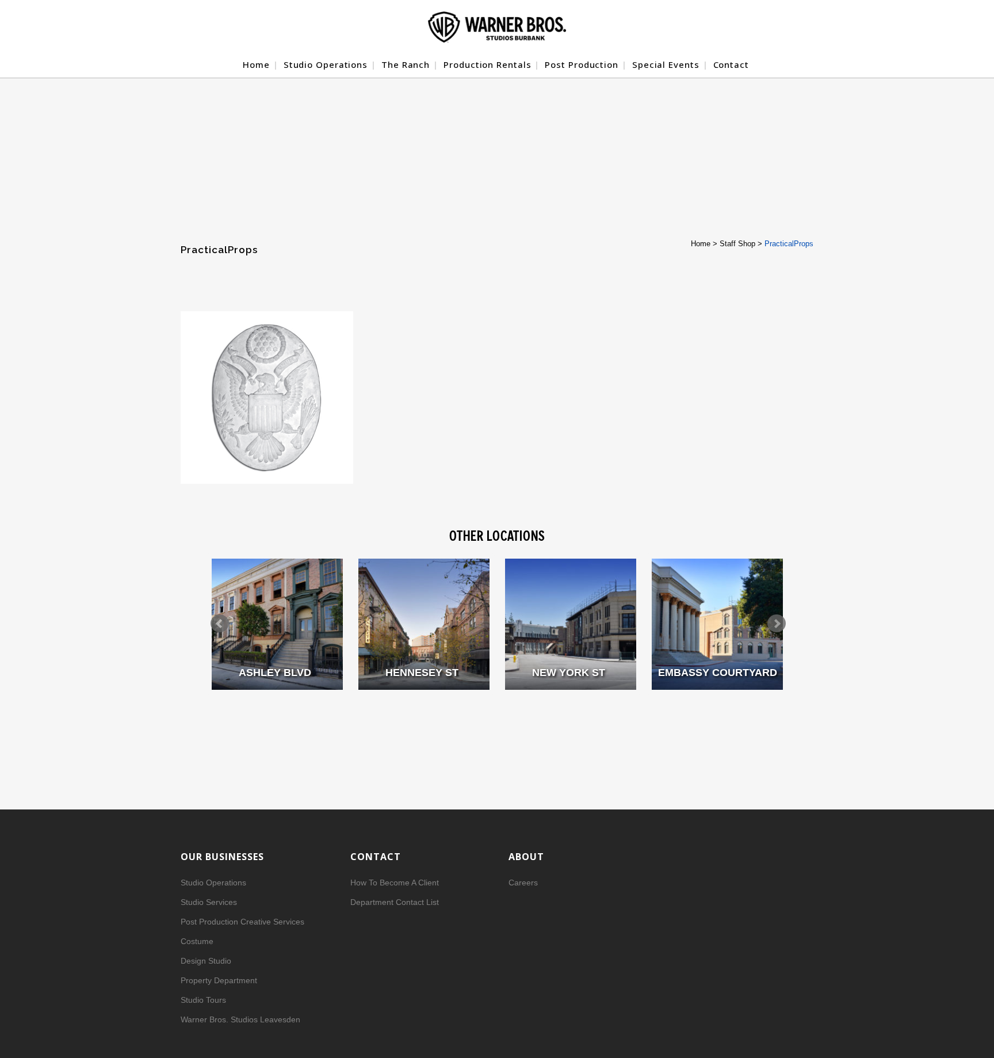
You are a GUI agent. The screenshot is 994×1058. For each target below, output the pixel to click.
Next (776, 623)
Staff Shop (737, 243)
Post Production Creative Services (242, 921)
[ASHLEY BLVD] (277, 624)
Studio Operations (213, 882)
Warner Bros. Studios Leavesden (240, 1019)
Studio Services (209, 902)
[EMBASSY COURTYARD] (717, 624)
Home (700, 243)
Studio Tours (203, 999)
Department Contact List (394, 902)
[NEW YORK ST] (570, 624)
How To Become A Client (394, 882)
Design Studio (206, 960)
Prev (220, 623)
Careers (523, 882)
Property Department (219, 980)
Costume (197, 941)
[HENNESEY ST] (424, 624)
